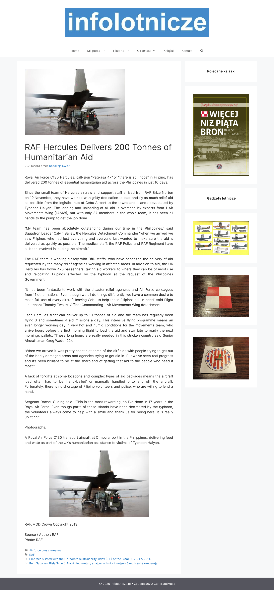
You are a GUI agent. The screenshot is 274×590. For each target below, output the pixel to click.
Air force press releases (45, 550)
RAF (32, 554)
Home (75, 51)
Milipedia (93, 51)
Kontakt (187, 51)
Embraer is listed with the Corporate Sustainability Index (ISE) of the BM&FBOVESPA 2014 (89, 559)
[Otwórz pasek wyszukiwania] (201, 51)
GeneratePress (164, 584)
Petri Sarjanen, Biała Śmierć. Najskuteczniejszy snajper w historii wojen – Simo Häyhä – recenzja (93, 563)
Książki (169, 51)
